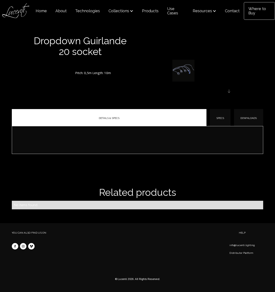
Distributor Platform (241, 252)
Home (41, 11)
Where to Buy (257, 10)
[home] (15, 11)
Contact (232, 11)
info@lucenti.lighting (242, 245)
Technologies (87, 11)
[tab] (109, 117)
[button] (121, 11)
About (61, 11)
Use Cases (172, 10)
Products (150, 11)
